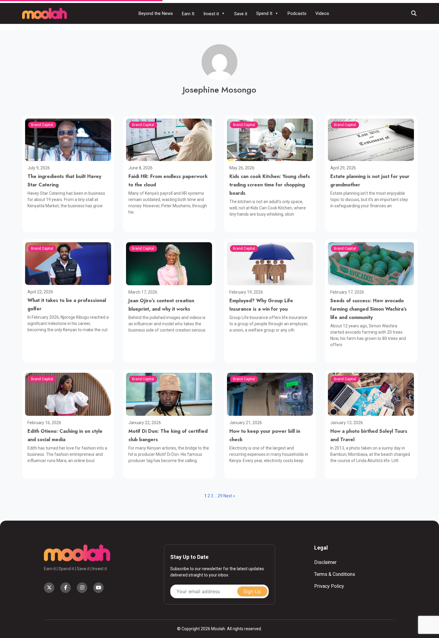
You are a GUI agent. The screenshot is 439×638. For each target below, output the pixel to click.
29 (220, 495)
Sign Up (252, 591)
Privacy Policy (329, 586)
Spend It (264, 13)
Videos (322, 13)
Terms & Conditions (334, 574)
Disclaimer (325, 562)
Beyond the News (156, 13)
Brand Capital (42, 125)
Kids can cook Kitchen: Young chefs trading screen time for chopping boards (269, 185)
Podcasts (297, 13)
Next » (229, 495)
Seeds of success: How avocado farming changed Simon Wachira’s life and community (368, 309)
